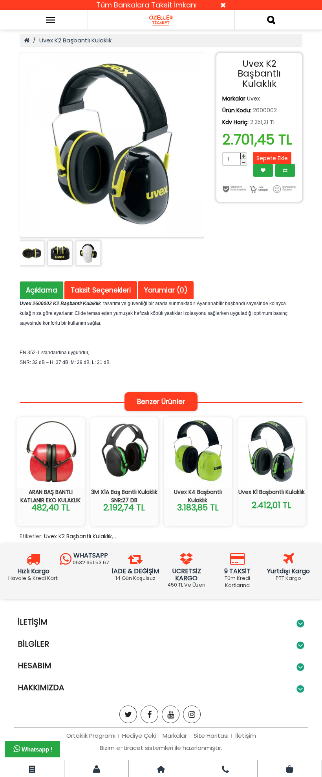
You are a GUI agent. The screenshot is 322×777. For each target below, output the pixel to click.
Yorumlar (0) (165, 290)
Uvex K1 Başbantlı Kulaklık (271, 492)
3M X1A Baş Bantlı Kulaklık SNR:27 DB (124, 496)
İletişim (245, 735)
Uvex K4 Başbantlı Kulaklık (198, 496)
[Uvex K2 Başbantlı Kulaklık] (112, 145)
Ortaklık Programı (90, 735)
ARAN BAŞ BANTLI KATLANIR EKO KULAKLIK (50, 496)
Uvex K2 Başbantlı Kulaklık (75, 40)
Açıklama (41, 290)
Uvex (253, 98)
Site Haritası (211, 735)
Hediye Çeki (139, 735)
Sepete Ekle (272, 158)
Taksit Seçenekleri (101, 290)
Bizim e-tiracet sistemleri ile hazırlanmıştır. (161, 748)
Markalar (175, 735)
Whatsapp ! (36, 749)
